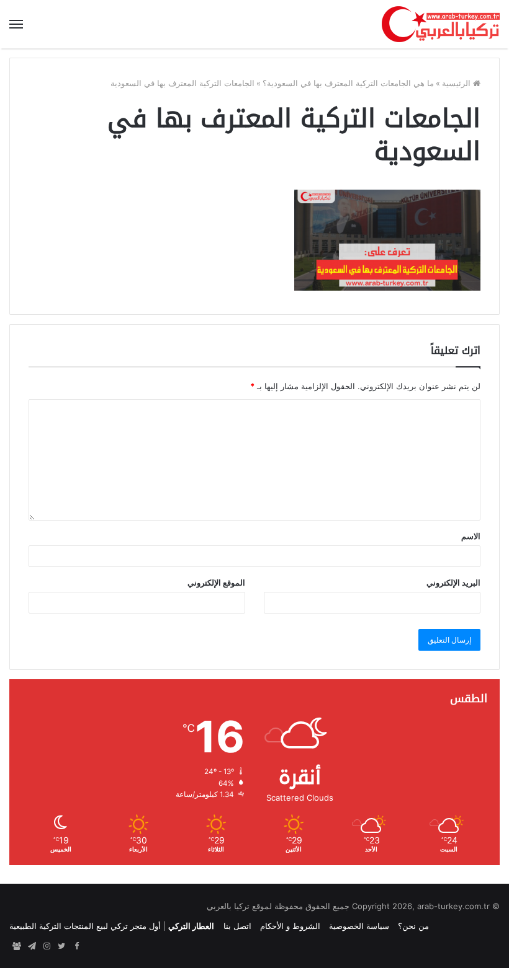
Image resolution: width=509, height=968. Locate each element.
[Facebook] (76, 946)
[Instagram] (46, 946)
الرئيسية (457, 83)
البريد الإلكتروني (453, 582)
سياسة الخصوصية (359, 926)
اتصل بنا (237, 926)
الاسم (470, 536)
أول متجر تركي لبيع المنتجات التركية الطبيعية (85, 926)
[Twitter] (61, 946)
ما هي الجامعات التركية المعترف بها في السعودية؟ (348, 83)
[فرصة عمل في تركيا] (16, 946)
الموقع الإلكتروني (216, 582)
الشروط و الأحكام (290, 926)
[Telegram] (31, 946)
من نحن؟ (413, 926)
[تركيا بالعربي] (441, 24)
